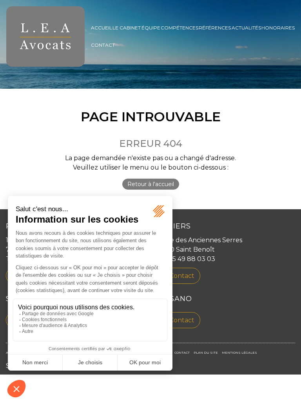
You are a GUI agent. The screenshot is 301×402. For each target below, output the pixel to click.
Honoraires (278, 28)
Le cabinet (126, 28)
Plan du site (206, 352)
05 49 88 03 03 (191, 259)
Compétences (179, 28)
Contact (103, 45)
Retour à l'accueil (150, 184)
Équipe (150, 28)
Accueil (101, 28)
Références (215, 28)
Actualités (246, 28)
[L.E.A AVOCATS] (45, 36)
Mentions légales (239, 352)
